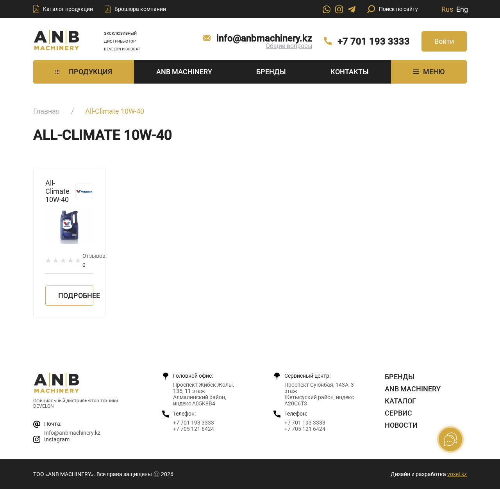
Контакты (349, 72)
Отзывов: (94, 260)
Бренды (271, 72)
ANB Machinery (184, 72)
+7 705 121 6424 (193, 429)
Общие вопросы (289, 46)
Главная (46, 111)
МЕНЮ (434, 72)
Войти (444, 41)
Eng (462, 9)
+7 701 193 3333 (374, 41)
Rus (447, 9)
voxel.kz (457, 474)
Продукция (90, 72)
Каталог (400, 401)
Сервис (398, 413)
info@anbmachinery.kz (264, 38)
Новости (401, 425)
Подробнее (75, 295)
